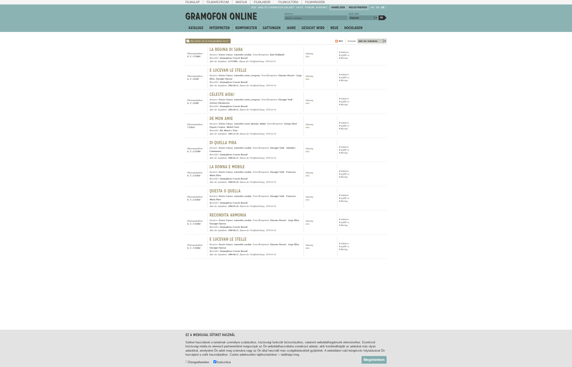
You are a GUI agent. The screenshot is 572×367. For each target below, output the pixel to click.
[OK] (383, 17)
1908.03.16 (233, 182)
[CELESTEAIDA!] (222, 94)
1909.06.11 (233, 230)
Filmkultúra (288, 2)
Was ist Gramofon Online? (276, 7)
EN (377, 7)
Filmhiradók (315, 2)
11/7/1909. (233, 61)
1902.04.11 (233, 85)
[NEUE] (334, 28)
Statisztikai (223, 362)
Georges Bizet (290, 123)
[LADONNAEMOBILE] (227, 166)
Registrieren (358, 7)
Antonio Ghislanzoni (220, 102)
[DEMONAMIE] (221, 118)
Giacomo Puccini (286, 75)
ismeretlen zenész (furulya (246, 123)
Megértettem (374, 360)
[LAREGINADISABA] (226, 49)
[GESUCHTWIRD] (313, 28)
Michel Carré (233, 127)
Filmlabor (262, 2)
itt (279, 354)
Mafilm (241, 2)
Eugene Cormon (217, 127)
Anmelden (338, 7)
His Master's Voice (229, 130)
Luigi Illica (293, 220)
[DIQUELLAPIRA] (223, 142)
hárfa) (263, 123)
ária (307, 56)
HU (372, 7)
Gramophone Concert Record (233, 57)
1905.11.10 (233, 133)
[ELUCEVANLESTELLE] (228, 70)
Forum (309, 7)
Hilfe (299, 7)
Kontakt (321, 7)
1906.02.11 (233, 157)
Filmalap (192, 2)
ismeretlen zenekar (243, 54)
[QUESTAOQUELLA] (225, 190)
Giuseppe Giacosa (224, 78)
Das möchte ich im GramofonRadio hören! (209, 40)
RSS (253, 7)
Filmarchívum (218, 2)
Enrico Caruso (226, 54)
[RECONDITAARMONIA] (228, 215)
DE (383, 7)
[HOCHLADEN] (353, 28)
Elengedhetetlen (198, 362)
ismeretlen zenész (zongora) (247, 75)
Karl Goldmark (277, 54)
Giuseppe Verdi (285, 99)
